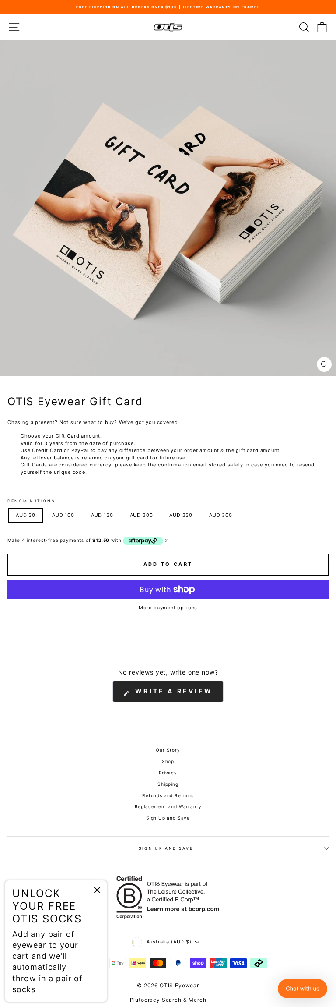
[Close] (97, 890)
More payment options (168, 607)
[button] (302, 988)
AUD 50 (25, 515)
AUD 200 (141, 515)
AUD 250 (180, 515)
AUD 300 (220, 515)
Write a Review (178, 694)
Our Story (168, 750)
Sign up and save (166, 848)
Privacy (168, 772)
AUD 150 (102, 515)
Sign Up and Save (168, 817)
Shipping (168, 784)
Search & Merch (184, 999)
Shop (168, 761)
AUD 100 (63, 515)
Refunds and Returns (168, 795)
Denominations (31, 500)
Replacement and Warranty (168, 806)
